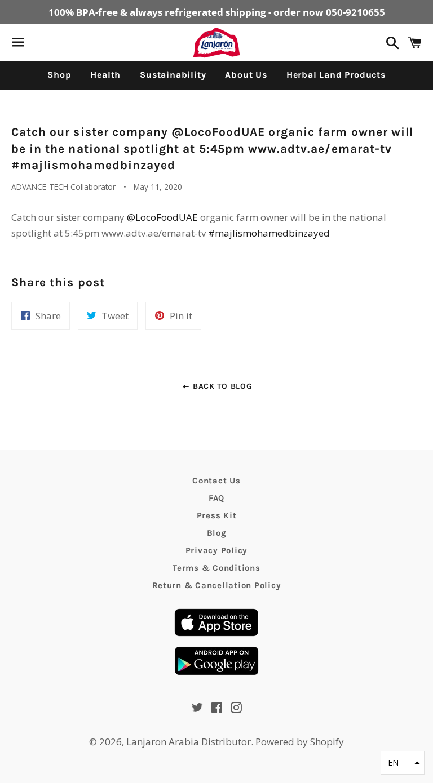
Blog (217, 533)
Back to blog (220, 386)
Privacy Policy (216, 550)
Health (105, 74)
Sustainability (173, 74)
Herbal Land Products (336, 74)
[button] (403, 763)
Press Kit (217, 515)
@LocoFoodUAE (162, 217)
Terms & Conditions (216, 568)
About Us (246, 74)
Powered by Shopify (299, 741)
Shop (59, 74)
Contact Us (216, 480)
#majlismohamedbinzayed (269, 232)
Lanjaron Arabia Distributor (188, 741)
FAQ (216, 498)
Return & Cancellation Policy (216, 585)
